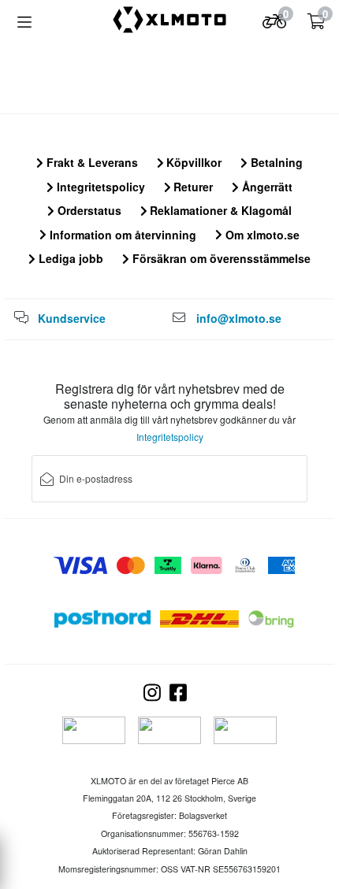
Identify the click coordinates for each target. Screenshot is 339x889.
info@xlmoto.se (238, 318)
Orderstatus (87, 210)
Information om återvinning (121, 235)
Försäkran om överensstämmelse (220, 258)
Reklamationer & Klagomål (219, 210)
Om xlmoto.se (261, 235)
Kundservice (72, 318)
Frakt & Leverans (90, 162)
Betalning (275, 162)
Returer (191, 186)
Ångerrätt (265, 186)
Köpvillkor (192, 162)
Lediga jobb (69, 258)
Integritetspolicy (99, 186)
